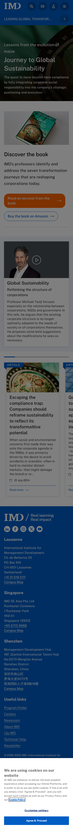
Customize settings (36, 810)
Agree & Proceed (36, 820)
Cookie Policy (17, 799)
